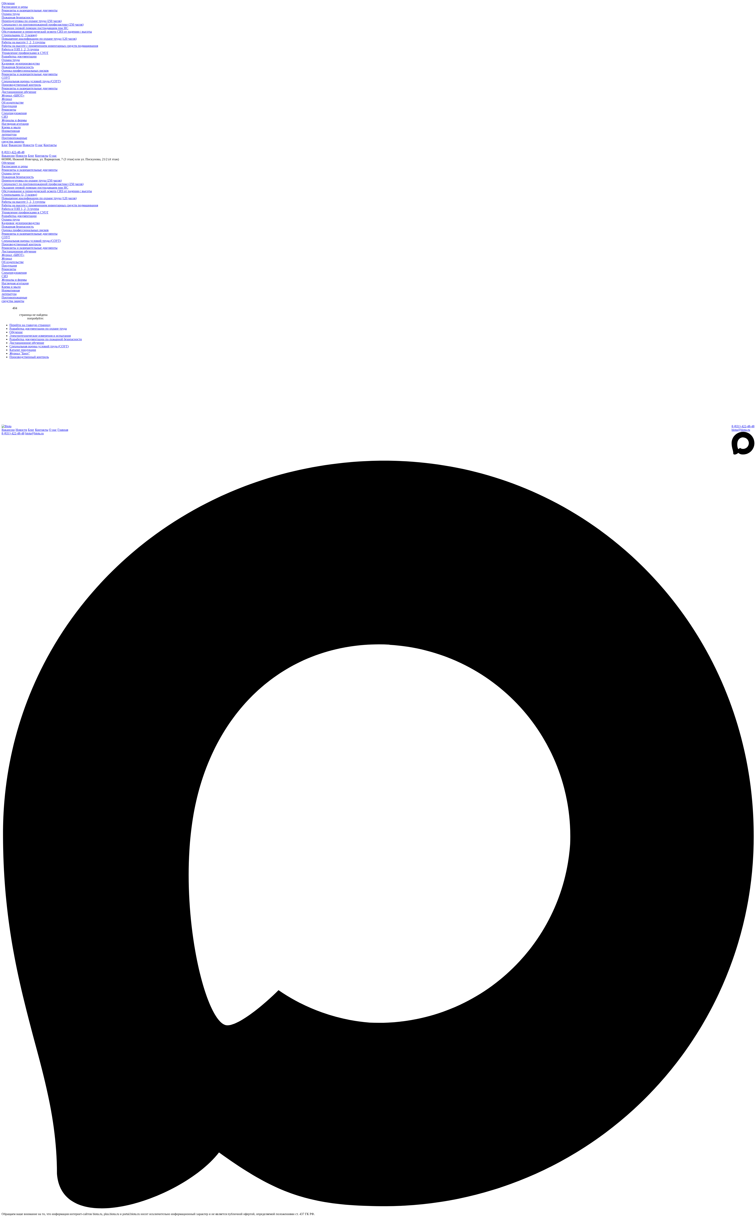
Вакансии (15, 145)
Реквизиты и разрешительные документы (29, 10)
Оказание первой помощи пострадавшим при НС (35, 28)
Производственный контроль (21, 84)
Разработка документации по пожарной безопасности (45, 339)
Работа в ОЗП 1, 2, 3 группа (20, 49)
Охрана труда (11, 14)
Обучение (8, 3)
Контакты (50, 145)
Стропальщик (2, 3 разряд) (19, 35)
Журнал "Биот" (19, 353)
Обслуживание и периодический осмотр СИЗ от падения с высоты (47, 31)
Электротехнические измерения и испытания (40, 335)
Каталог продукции (22, 350)
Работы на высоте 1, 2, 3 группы (23, 42)
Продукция (9, 106)
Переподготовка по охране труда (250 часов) (32, 21)
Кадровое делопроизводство (21, 63)
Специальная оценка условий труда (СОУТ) (31, 81)
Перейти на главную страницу (30, 325)
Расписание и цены (15, 6)
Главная (62, 429)
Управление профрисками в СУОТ (25, 53)
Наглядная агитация (15, 123)
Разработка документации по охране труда (38, 328)
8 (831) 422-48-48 (13, 152)
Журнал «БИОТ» (13, 95)
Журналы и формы (14, 120)
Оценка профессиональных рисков (25, 70)
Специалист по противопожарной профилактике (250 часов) (42, 24)
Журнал (7, 99)
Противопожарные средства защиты (14, 139)
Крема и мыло (11, 127)
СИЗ (5, 116)
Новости (28, 145)
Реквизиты (9, 109)
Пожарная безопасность (18, 17)
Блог (5, 145)
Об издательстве (13, 102)
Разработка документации (19, 56)
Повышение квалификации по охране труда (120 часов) (39, 38)
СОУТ (6, 77)
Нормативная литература (11, 132)
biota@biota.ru (741, 429)
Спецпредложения (14, 113)
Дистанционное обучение (19, 92)
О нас (39, 145)
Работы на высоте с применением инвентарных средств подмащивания (50, 45)
